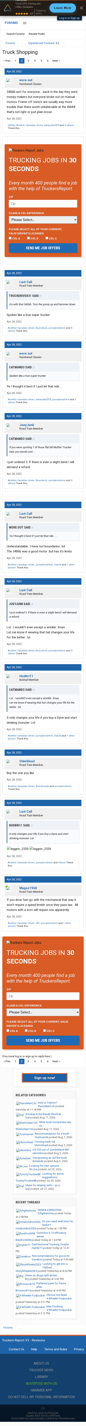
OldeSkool (27, 761)
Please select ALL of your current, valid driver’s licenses (35, 231)
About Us (41, 1363)
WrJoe (33, 1169)
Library (41, 1377)
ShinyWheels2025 (26, 1271)
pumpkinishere (57, 328)
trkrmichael (41, 1145)
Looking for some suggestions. (53, 1175)
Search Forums (15, 33)
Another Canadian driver (29, 125)
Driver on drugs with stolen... (42, 1275)
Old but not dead (57, 1294)
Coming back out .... (46, 1141)
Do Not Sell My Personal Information (41, 1397)
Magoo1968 (28, 888)
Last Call (25, 282)
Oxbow (57, 564)
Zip (11, 197)
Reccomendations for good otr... (51, 1255)
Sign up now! (44, 1078)
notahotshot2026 (26, 1228)
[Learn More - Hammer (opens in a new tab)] (43, 8)
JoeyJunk (26, 425)
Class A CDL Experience (26, 213)
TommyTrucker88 (26, 1180)
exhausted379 (51, 125)
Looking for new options (44, 1165)
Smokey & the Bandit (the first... (44, 1114)
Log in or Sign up (69, 17)
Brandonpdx (42, 786)
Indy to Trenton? (47, 1102)
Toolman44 (41, 1137)
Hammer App (41, 1390)
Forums (11, 23)
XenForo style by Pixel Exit (43, 1412)
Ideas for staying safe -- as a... (43, 1185)
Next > (56, 60)
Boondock (41, 328)
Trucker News (41, 1370)
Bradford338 (23, 1240)
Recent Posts (37, 33)
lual (27, 1117)
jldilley (11, 125)
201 (37, 923)
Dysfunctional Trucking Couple (50, 1244)
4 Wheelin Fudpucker (59, 1298)
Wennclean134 (24, 1129)
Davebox (37, 1259)
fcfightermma (46, 1213)
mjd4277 (37, 1247)
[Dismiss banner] (81, 8)
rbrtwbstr (37, 1161)
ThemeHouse (66, 1418)
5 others (69, 125)
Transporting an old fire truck (49, 1157)
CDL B (34, 238)
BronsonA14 (23, 1290)
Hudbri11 (26, 676)
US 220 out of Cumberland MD (51, 1149)
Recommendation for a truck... (53, 1133)
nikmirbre (38, 1153)
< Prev (6, 60)
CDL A (15, 238)
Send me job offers (43, 248)
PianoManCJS (46, 1106)
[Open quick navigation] (77, 43)
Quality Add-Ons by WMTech (43, 1415)
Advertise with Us (41, 1384)
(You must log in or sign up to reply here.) (27, 1056)
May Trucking (55, 1306)
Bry (27, 1279)
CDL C (52, 238)
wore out (25, 80)
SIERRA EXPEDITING (50, 1210)
